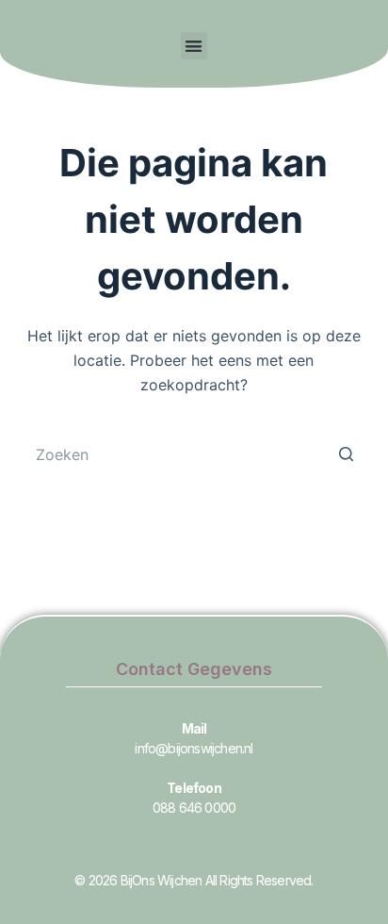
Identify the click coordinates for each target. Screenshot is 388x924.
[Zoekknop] (345, 454)
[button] (194, 45)
